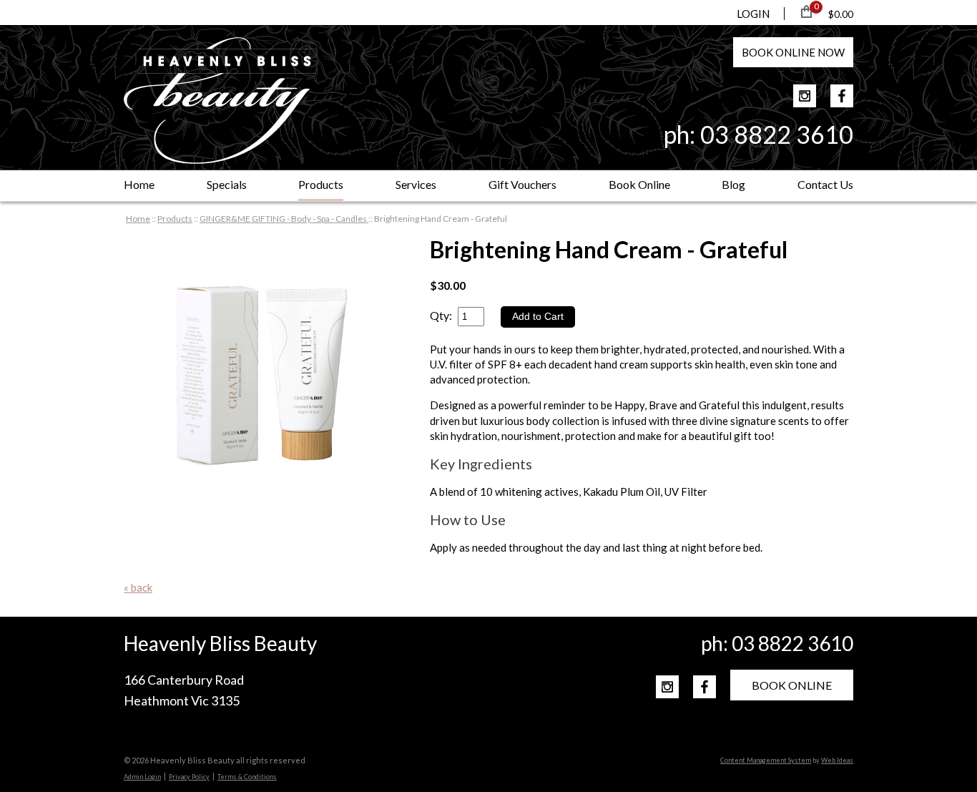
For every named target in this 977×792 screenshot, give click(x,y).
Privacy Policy (189, 777)
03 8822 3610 (776, 134)
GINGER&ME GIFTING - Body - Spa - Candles (284, 218)
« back (138, 587)
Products (320, 184)
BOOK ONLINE (792, 685)
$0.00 (840, 14)
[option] (262, 374)
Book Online (639, 184)
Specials (227, 184)
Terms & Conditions (247, 777)
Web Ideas (837, 760)
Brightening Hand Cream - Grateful (440, 218)
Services (416, 184)
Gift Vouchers (522, 184)
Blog (733, 184)
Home (139, 184)
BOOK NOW (793, 52)
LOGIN (753, 13)
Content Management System (765, 760)
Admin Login (142, 777)
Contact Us (825, 184)
